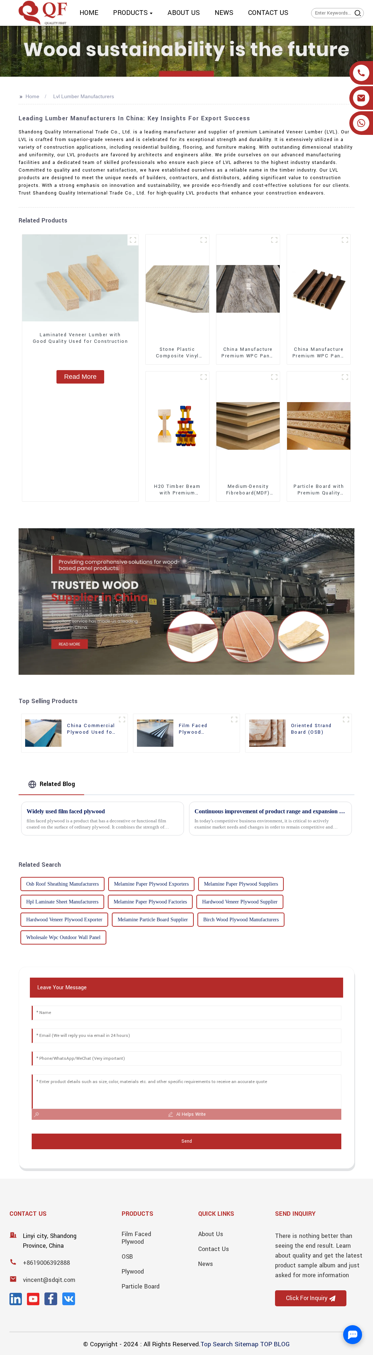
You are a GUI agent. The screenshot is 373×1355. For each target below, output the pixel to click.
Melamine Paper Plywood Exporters (151, 884)
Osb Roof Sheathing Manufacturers (62, 884)
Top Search (216, 1344)
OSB (127, 1256)
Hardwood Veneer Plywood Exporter (64, 919)
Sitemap (246, 1344)
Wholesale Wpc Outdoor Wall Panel (63, 937)
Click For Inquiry (306, 1298)
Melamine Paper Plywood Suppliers (241, 884)
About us (210, 1234)
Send (186, 1141)
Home (32, 96)
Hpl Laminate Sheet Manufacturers (62, 902)
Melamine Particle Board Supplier (153, 919)
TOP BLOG (275, 1344)
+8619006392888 (46, 1263)
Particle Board (141, 1286)
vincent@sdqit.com (49, 1280)
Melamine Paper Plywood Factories (150, 902)
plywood (133, 1271)
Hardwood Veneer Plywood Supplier (240, 902)
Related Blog (57, 784)
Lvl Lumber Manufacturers (83, 96)
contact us (213, 1249)
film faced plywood (136, 1238)
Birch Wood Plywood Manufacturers (241, 919)
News (205, 1264)
